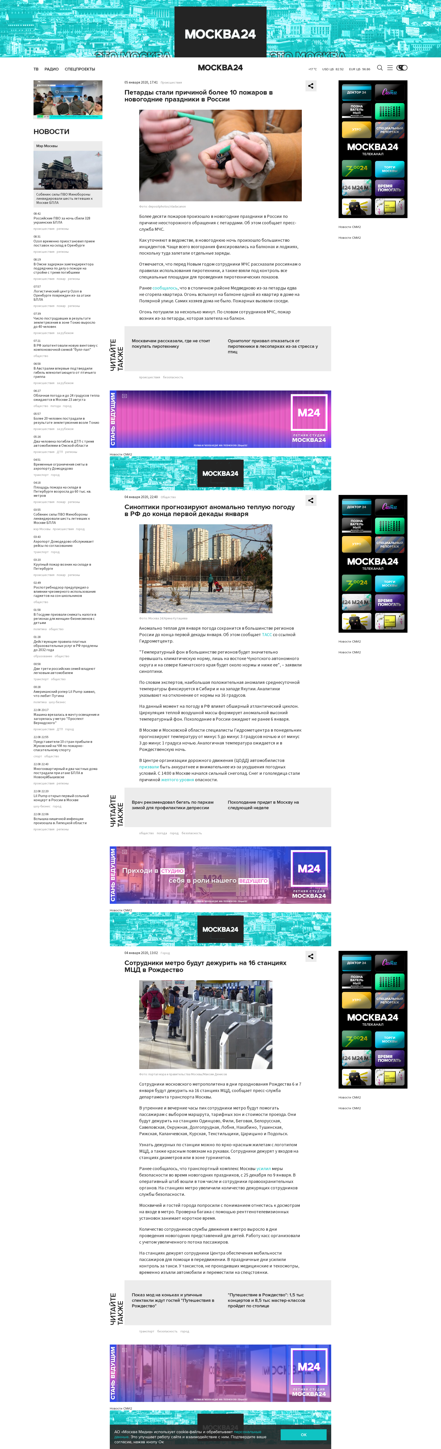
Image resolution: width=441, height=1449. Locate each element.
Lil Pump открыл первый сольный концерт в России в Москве (61, 798)
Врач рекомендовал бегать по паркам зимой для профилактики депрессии (173, 805)
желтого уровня (177, 780)
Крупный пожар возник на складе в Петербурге (62, 566)
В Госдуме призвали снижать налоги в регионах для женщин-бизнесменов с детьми (65, 618)
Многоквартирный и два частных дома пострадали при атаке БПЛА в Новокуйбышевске (65, 773)
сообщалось (165, 288)
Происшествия (171, 82)
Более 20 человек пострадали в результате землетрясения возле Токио (66, 420)
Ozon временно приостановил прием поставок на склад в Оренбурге (64, 243)
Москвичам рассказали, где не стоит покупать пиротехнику (171, 343)
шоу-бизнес (57, 702)
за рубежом (65, 333)
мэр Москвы (42, 529)
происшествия (44, 228)
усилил (264, 1168)
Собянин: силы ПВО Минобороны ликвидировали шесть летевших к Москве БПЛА (64, 198)
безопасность (173, 377)
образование (43, 656)
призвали (149, 767)
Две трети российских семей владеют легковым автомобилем (65, 670)
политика (40, 629)
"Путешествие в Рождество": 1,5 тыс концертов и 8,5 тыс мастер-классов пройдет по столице (266, 1300)
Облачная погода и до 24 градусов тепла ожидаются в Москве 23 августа (66, 397)
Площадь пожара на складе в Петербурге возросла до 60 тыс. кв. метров (62, 491)
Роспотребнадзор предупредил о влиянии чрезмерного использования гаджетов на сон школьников (65, 591)
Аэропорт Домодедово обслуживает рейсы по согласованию (64, 543)
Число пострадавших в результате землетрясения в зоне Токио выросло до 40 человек (64, 322)
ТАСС (267, 635)
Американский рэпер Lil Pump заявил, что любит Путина (64, 693)
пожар (61, 279)
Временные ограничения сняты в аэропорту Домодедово (61, 466)
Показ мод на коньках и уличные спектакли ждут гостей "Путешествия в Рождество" (173, 1300)
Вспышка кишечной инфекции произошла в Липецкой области (60, 821)
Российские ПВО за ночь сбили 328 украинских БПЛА (62, 220)
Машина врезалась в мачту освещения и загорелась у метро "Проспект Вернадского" (66, 718)
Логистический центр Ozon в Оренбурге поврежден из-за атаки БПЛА (62, 295)
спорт (38, 756)
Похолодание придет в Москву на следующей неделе (263, 805)
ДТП (60, 452)
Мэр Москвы (47, 146)
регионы (63, 228)
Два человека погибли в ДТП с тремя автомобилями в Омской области (64, 443)
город (67, 406)
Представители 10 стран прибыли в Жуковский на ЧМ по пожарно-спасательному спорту (63, 746)
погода (56, 406)
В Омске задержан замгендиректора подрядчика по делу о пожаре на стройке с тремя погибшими (63, 268)
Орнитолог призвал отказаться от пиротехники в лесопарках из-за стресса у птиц (273, 346)
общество (41, 356)
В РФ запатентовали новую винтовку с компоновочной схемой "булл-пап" (66, 347)
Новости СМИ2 (121, 454)
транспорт (41, 475)
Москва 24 (220, 67)
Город (165, 953)
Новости (51, 131)
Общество (168, 497)
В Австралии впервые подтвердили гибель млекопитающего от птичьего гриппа (65, 372)
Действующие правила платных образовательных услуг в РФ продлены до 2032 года (66, 645)
